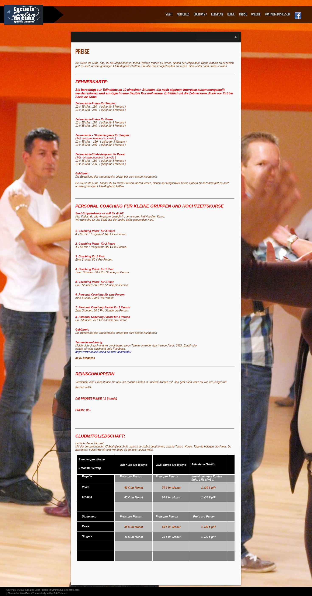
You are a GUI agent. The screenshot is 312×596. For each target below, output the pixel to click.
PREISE (243, 14)
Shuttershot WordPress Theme (24, 593)
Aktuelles (183, 14)
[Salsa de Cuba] (26, 15)
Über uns (200, 14)
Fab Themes (60, 593)
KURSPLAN (217, 14)
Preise (82, 52)
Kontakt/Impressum (277, 14)
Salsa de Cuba (32, 590)
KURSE (231, 14)
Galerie (256, 14)
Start (169, 14)
